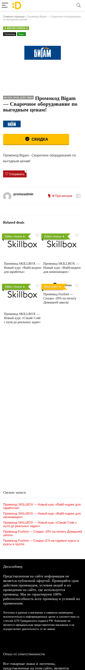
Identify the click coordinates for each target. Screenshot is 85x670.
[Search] (79, 5)
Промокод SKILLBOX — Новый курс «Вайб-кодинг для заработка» (23, 268)
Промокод (9, 34)
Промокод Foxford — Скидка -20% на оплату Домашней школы (59, 298)
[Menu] (5, 5)
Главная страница (14, 16)
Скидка (39, 139)
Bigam (21, 34)
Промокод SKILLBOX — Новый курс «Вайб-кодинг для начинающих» (62, 268)
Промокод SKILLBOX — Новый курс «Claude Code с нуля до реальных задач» (22, 318)
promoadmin (23, 194)
